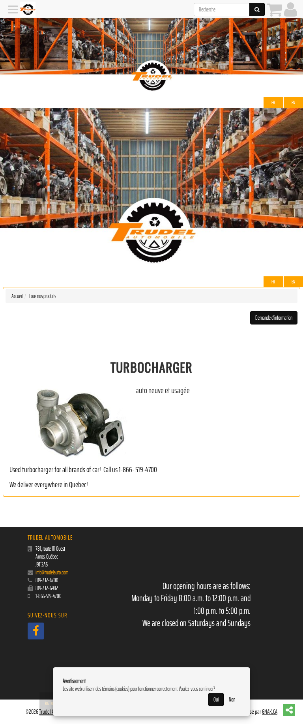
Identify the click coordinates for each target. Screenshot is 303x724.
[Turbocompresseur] (68, 423)
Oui (216, 699)
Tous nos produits (42, 296)
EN (293, 102)
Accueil (16, 296)
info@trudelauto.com (52, 572)
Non (232, 699)
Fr (273, 102)
